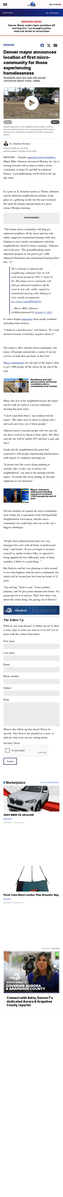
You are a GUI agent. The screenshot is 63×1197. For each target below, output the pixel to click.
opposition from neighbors (41, 157)
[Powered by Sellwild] (55, 948)
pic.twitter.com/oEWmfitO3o (26, 301)
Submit (10, 761)
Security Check (12, 743)
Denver (9, 44)
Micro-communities (14, 362)
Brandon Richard (21, 143)
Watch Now (54, 4)
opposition (27, 319)
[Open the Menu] (5, 4)
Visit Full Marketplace (49, 783)
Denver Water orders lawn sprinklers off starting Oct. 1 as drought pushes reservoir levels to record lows (31, 28)
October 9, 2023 (43, 312)
